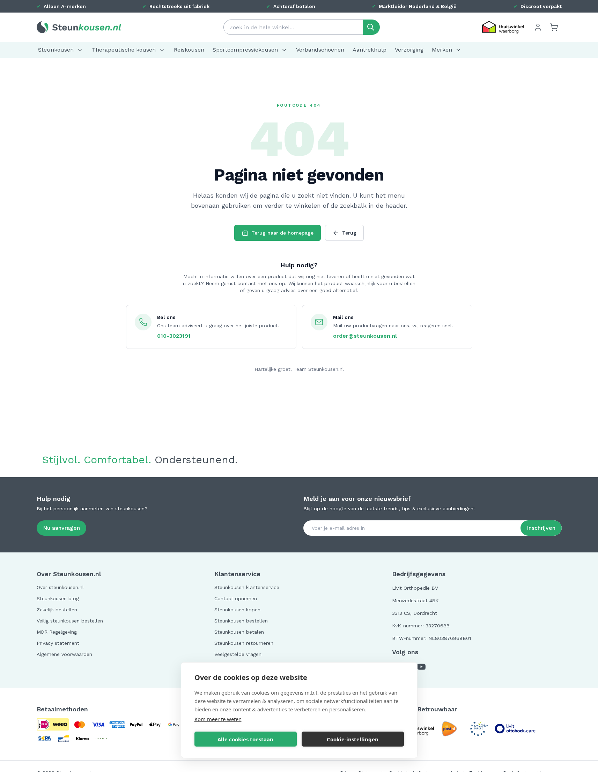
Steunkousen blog (58, 598)
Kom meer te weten (218, 719)
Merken (442, 49)
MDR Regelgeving (57, 632)
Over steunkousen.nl (60, 587)
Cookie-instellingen (352, 739)
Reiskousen (189, 49)
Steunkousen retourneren (243, 643)
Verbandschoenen (320, 49)
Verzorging (409, 49)
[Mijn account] (538, 27)
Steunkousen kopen (237, 609)
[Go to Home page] (79, 27)
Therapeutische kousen (124, 49)
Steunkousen (56, 49)
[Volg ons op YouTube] (421, 667)
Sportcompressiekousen (245, 49)
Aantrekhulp (369, 49)
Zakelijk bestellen (57, 609)
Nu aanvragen (61, 528)
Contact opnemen (235, 598)
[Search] (371, 27)
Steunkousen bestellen (241, 621)
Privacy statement (58, 643)
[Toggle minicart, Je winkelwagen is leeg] (554, 27)
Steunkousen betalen (239, 632)
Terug (349, 233)
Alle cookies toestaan (245, 739)
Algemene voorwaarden (64, 654)
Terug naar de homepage (282, 233)
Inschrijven (541, 528)
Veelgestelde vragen (237, 654)
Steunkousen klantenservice (246, 587)
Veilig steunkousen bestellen (70, 621)
